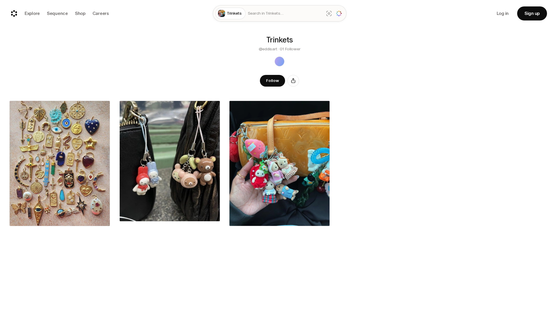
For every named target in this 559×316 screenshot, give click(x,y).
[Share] (293, 81)
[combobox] (285, 13)
